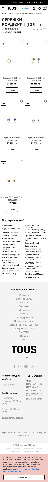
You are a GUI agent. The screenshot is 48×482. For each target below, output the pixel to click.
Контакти (24, 295)
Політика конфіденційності (33, 448)
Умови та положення (13, 448)
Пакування (24, 306)
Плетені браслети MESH (11, 241)
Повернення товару (24, 321)
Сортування (37, 29)
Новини (24, 336)
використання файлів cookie (14, 471)
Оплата (24, 314)
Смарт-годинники (8, 244)
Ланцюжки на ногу (9, 274)
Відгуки (24, 302)
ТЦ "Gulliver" (32, 387)
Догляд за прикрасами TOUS (24, 325)
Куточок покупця (24, 299)
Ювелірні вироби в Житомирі (32, 226)
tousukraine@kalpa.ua (12, 418)
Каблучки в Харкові (9, 257)
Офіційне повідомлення (31, 451)
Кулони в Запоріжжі (32, 255)
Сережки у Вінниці (32, 243)
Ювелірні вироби (27, 13)
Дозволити (24, 477)
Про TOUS (24, 332)
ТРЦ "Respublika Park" (34, 394)
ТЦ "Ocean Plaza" (34, 384)
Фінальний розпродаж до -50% (27, 2)
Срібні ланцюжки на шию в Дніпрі (35, 239)
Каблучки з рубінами (10, 252)
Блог (24, 339)
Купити (12, 90)
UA (27, 357)
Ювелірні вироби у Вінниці (35, 230)
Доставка (24, 310)
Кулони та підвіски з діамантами (33, 263)
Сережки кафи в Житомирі (12, 268)
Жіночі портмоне (8, 238)
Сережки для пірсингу (10, 271)
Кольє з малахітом (32, 277)
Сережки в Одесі (31, 246)
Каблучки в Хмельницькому (8, 261)
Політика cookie (14, 451)
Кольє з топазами (32, 271)
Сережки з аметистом (33, 252)
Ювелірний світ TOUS (24, 328)
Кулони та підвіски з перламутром (33, 267)
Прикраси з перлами (33, 235)
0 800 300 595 (9, 384)
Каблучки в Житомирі (10, 265)
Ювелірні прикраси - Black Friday (11, 229)
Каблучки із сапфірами (11, 255)
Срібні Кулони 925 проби (34, 274)
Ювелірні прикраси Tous (10, 13)
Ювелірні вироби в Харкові (35, 233)
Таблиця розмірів (24, 317)
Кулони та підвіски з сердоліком (33, 258)
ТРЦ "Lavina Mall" (34, 399)
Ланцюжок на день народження (9, 248)
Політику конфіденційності (26, 469)
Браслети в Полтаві (9, 235)
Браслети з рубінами (10, 233)
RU (21, 357)
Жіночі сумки (7, 225)
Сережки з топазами (33, 249)
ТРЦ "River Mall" (33, 390)
